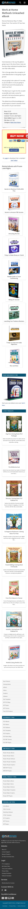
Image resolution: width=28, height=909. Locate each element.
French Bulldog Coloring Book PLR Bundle (14, 566)
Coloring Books (7, 684)
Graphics (5, 693)
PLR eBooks (6, 721)
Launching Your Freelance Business (14, 321)
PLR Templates (7, 730)
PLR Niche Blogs (7, 736)
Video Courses (6, 809)
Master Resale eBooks (8, 752)
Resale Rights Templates (9, 790)
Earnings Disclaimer (6, 873)
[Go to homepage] (9, 2)
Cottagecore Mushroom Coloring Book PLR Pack (14, 532)
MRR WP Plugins (7, 770)
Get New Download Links (8, 856)
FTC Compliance (6, 864)
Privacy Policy (5, 871)
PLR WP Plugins (7, 742)
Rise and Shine (14, 366)
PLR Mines (13, 903)
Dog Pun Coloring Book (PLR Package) (14, 435)
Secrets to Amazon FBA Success (14, 212)
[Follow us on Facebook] (3, 890)
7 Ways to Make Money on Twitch (14, 255)
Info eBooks (6, 806)
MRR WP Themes (7, 767)
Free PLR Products (8, 711)
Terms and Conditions (7, 868)
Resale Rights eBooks (8, 781)
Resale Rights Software (9, 787)
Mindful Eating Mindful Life (14, 662)
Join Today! (14, 160)
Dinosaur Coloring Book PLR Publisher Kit (14, 499)
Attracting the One (14, 234)
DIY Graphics (6, 818)
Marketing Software (8, 812)
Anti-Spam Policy (6, 866)
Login (6, 158)
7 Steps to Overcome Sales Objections (14, 343)
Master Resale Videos (8, 755)
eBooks (5, 687)
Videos (5, 690)
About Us (4, 849)
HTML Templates (7, 815)
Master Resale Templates (9, 761)
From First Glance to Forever (14, 598)
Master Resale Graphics (9, 764)
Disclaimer (5, 906)
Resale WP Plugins (8, 796)
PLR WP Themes (7, 739)
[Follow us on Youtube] (6, 890)
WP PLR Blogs (6, 702)
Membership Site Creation (8, 883)
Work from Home (15, 122)
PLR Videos (6, 724)
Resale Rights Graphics (9, 793)
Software (5, 696)
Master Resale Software (9, 758)
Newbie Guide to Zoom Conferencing (14, 277)
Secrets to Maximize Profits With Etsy (14, 190)
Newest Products (6, 854)
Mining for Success (14, 300)
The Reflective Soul (14, 467)
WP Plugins (6, 705)
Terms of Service (22, 906)
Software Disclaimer (6, 875)
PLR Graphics (6, 733)
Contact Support (6, 852)
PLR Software (6, 727)
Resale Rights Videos (8, 784)
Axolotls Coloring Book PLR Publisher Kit (14, 630)
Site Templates (6, 699)
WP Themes (6, 708)
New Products (6, 681)
